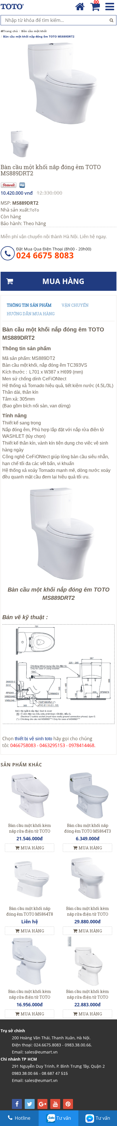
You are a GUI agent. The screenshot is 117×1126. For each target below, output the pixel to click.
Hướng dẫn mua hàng (31, 313)
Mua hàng (32, 848)
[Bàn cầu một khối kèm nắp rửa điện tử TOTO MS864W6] (29, 794)
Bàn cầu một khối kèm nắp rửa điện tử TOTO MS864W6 (29, 831)
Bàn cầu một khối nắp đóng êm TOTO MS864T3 (87, 828)
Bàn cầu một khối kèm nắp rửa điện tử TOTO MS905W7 (29, 997)
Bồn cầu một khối (34, 31)
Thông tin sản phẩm (29, 305)
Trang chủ (10, 31)
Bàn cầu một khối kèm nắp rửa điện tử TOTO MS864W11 (87, 914)
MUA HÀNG (63, 281)
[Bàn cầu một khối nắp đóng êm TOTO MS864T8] (29, 877)
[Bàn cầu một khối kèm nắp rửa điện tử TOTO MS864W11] (87, 877)
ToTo (34, 210)
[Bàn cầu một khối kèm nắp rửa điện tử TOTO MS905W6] (87, 960)
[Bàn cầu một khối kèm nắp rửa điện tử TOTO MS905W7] (29, 960)
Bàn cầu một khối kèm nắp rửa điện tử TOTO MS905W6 (87, 997)
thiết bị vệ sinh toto (33, 738)
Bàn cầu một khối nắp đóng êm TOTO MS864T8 (29, 911)
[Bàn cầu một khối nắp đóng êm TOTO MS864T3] (87, 794)
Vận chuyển (75, 305)
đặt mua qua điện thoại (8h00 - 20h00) (53, 253)
